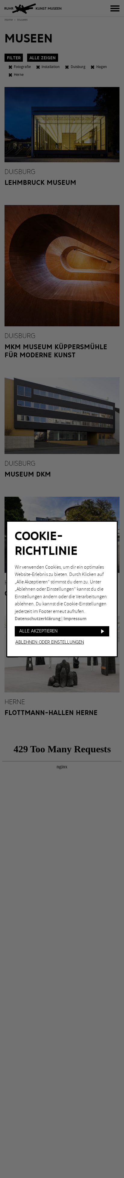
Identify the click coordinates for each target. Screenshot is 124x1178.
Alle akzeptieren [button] (38, 631)
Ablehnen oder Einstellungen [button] (49, 642)
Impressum (75, 619)
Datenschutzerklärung (37, 619)
